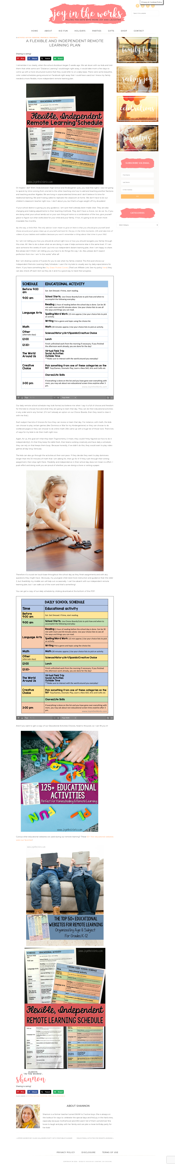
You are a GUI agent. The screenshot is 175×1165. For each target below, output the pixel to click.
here (105, 268)
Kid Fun (28, 37)
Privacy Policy (66, 1152)
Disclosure (89, 1152)
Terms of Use (110, 1152)
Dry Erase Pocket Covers (57, 268)
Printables (44, 37)
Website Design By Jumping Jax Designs (95, 1161)
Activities (21, 37)
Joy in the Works (87, 13)
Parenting (36, 37)
